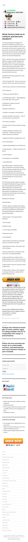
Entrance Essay (5, 485)
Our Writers (4, 501)
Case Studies (5, 470)
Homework (4, 496)
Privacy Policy (5, 527)
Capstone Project (6, 467)
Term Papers (4, 522)
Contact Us (4, 472)
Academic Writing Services (8, 457)
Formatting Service (6, 491)
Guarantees (4, 493)
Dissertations (5, 483)
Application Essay (5, 462)
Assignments (4, 465)
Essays (3, 488)
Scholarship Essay (6, 520)
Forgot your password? (8, 374)
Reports (4, 509)
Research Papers (5, 514)
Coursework (4, 475)
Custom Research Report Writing (9, 480)
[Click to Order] (14, 281)
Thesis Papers (5, 525)
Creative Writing (5, 478)
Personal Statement (6, 504)
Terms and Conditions (6, 530)
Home (3, 451)
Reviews (4, 517)
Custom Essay (7, 318)
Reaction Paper (5, 506)
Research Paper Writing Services (9, 512)
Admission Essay (5, 459)
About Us (4, 454)
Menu (4, 5)
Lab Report (4, 499)
